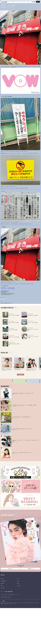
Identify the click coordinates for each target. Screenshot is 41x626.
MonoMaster (37, 602)
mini (13, 602)
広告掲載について (12, 594)
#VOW (2, 303)
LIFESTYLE (28, 1)
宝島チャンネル (2, 602)
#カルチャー (9, 303)
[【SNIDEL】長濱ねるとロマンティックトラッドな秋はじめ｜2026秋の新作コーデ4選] (19, 364)
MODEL (23, 1)
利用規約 (6, 594)
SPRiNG (24, 602)
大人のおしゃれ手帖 (8, 602)
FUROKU (16, 1)
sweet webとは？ (2, 594)
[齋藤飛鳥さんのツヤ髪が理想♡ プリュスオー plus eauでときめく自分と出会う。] (32, 364)
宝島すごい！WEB (6, 603)
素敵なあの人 (16, 602)
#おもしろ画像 (5, 303)
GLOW (29, 602)
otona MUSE (27, 602)
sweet (11, 602)
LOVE (9, 1)
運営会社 (8, 594)
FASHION (6, 1)
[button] (1, 541)
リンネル (19, 602)
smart (34, 602)
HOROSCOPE (19, 1)
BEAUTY (25, 1)
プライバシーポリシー (16, 594)
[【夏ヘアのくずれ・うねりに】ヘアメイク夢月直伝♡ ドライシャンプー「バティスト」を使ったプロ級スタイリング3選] (7, 364)
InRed (5, 602)
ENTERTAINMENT (12, 1)
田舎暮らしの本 (2, 603)
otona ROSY (21, 602)
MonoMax (32, 602)
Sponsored (10, 371)
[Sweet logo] (3, 1)
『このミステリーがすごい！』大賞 (12, 603)
